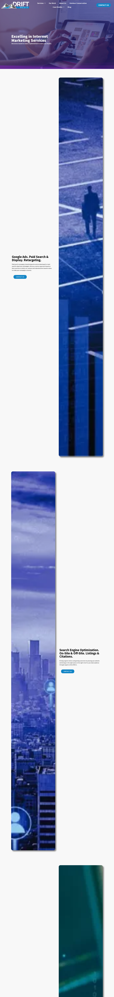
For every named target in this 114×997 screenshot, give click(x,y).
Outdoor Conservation (78, 3)
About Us (62, 3)
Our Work (52, 3)
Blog (69, 7)
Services (40, 3)
